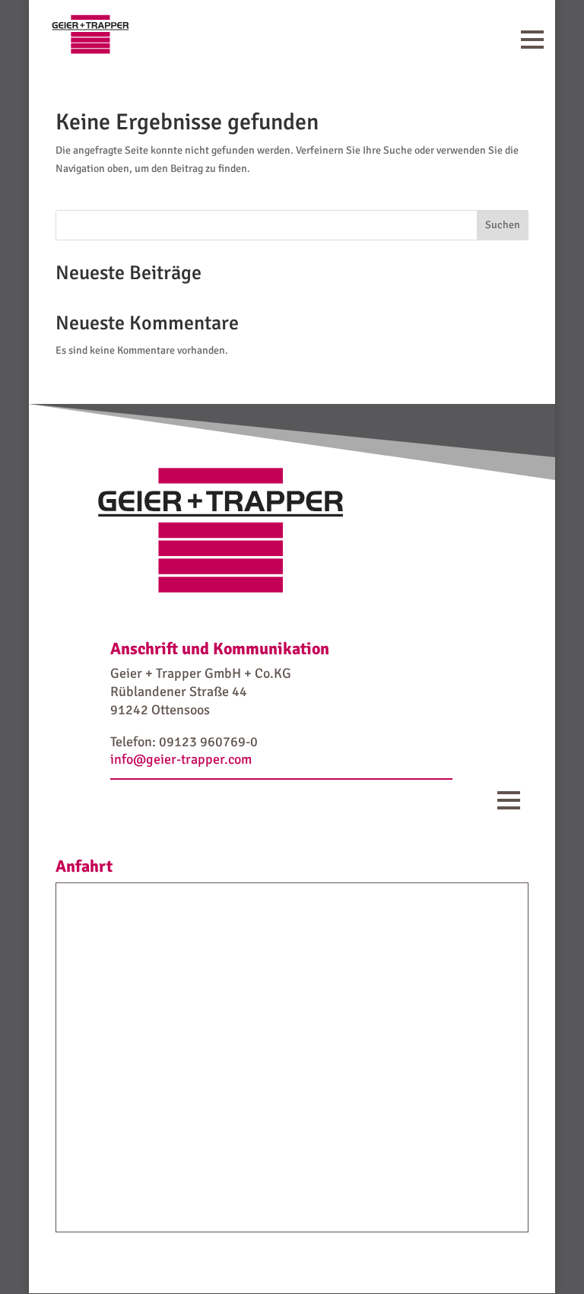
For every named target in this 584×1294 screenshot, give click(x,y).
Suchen (502, 224)
